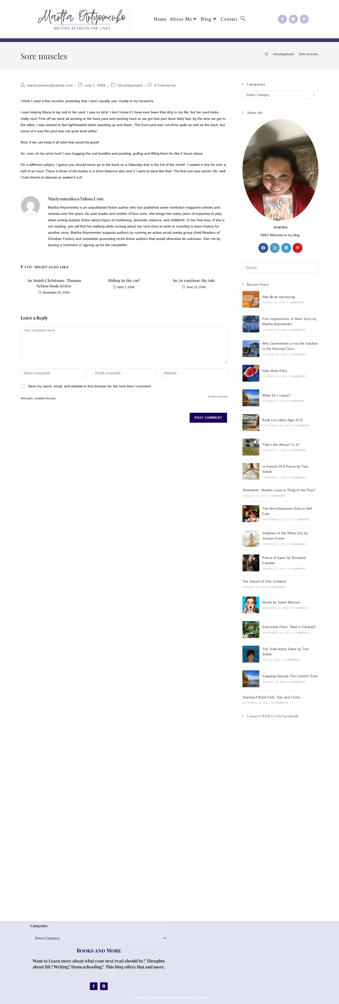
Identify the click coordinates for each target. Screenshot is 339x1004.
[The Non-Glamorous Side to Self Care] (250, 513)
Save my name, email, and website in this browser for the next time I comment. (90, 386)
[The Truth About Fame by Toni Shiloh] (250, 654)
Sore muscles (308, 54)
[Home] (266, 54)
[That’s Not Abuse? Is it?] (250, 447)
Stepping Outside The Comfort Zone (289, 676)
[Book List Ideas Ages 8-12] (250, 422)
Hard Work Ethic (274, 371)
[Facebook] (263, 248)
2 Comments (300, 519)
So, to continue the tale (194, 280)
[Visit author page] (30, 205)
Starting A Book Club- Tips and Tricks (271, 697)
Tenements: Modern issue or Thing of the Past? (278, 490)
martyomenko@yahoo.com (50, 85)
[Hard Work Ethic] (250, 373)
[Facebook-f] (282, 19)
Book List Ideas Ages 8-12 (282, 420)
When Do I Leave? (276, 395)
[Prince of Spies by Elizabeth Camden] (250, 562)
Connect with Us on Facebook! (273, 716)
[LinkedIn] (286, 248)
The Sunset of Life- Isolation (264, 581)
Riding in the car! (124, 280)
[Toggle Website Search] (243, 19)
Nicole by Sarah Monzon (281, 602)
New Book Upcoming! (278, 297)
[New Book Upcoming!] (250, 299)
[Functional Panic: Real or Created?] (250, 629)
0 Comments (165, 85)
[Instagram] (304, 19)
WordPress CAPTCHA (217, 397)
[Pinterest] (293, 19)
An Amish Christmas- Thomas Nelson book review (54, 283)
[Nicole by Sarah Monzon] (250, 604)
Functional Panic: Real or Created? (289, 627)
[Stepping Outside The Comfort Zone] (250, 678)
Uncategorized (130, 85)
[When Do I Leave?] (250, 397)
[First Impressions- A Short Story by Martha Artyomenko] (250, 324)
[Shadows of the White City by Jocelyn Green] (250, 538)
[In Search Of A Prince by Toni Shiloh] (250, 471)
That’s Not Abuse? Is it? (281, 445)
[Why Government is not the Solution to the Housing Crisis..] (250, 348)
